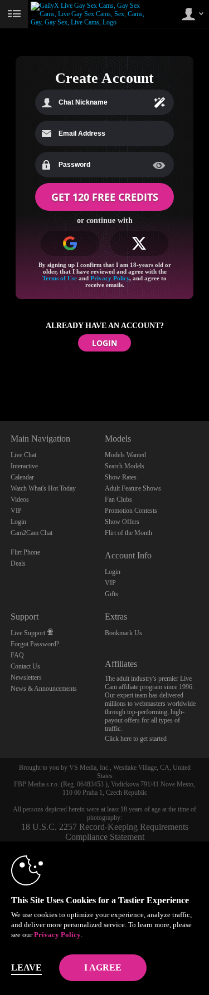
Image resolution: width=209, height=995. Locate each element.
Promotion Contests (131, 510)
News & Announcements (44, 688)
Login (18, 522)
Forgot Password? (35, 644)
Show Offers (122, 522)
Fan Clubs (118, 499)
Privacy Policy (109, 278)
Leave (26, 967)
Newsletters (26, 677)
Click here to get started (136, 738)
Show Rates (121, 477)
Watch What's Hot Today (43, 488)
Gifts (111, 594)
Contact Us (25, 666)
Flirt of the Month (128, 533)
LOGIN (104, 343)
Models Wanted (125, 455)
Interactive (24, 466)
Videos (20, 499)
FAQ (17, 655)
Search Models (124, 466)
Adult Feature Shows (133, 488)
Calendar (22, 477)
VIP (16, 510)
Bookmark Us (123, 633)
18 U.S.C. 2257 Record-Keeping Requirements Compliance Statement (104, 831)
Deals (18, 563)
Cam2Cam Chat (31, 533)
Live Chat (23, 455)
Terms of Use (59, 278)
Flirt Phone (25, 552)
